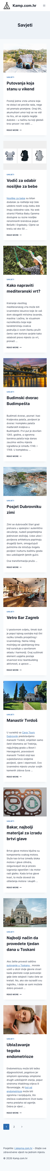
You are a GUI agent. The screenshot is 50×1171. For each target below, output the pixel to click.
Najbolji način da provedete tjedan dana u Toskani (23, 943)
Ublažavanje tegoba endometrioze (20, 1050)
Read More (14, 130)
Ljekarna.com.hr (23, 1148)
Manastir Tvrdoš (22, 720)
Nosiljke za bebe (16, 198)
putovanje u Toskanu (18, 965)
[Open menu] (44, 5)
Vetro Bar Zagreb (23, 617)
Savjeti (10, 77)
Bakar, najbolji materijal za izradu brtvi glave (24, 833)
